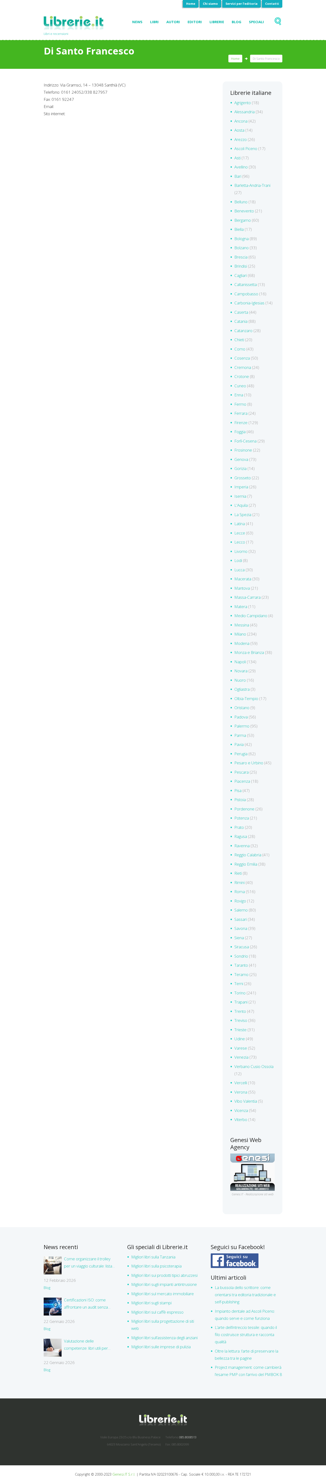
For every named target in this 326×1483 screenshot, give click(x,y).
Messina (241, 625)
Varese (240, 1048)
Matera (240, 606)
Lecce (239, 533)
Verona (240, 1092)
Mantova (242, 588)
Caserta (241, 312)
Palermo (241, 726)
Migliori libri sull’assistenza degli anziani (164, 1337)
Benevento (244, 211)
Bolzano (241, 247)
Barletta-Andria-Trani (252, 185)
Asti (237, 158)
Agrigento (242, 102)
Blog (236, 21)
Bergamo (242, 220)
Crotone (241, 376)
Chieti (239, 339)
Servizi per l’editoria (242, 3)
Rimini (239, 882)
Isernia (240, 496)
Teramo (241, 974)
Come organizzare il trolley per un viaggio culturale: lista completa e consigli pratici (88, 1263)
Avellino (241, 167)
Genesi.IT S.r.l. (123, 1474)
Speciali (256, 21)
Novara (240, 671)
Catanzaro (243, 330)
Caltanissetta (245, 284)
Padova (241, 717)
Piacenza (242, 781)
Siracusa (241, 946)
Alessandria (244, 111)
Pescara (241, 772)
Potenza (241, 818)
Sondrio (241, 956)
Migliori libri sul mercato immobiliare (162, 1293)
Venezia (241, 1057)
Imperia (241, 487)
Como (239, 349)
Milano (240, 634)
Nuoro (240, 680)
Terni (238, 983)
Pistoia (240, 799)
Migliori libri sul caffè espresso (157, 1312)
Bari (237, 176)
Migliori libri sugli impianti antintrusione (164, 1284)
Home (190, 3)
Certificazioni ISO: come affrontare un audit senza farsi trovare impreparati (86, 1304)
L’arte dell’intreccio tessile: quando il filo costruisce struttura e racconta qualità (246, 1334)
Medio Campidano (250, 615)
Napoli (240, 661)
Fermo (240, 404)
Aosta (239, 130)
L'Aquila (241, 505)
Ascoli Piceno (245, 148)
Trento (240, 1011)
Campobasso (246, 294)
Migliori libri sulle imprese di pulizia (161, 1346)
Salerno (241, 910)
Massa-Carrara (247, 597)
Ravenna (242, 845)
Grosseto (242, 477)
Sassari (240, 919)
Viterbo (240, 1119)
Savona (240, 928)
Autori (173, 21)
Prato (239, 827)
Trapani (240, 1002)
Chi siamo (210, 3)
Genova (241, 459)
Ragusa (240, 836)
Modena (241, 643)
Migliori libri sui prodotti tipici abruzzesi (164, 1275)
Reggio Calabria (247, 854)
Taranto (241, 965)
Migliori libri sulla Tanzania (153, 1257)
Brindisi (240, 266)
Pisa (238, 790)
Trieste (240, 1029)
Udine (239, 1038)
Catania (240, 321)
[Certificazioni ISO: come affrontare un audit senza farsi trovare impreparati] (53, 1307)
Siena (239, 937)
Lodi (238, 560)
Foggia (240, 431)
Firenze (240, 422)
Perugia (240, 753)
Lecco (239, 542)
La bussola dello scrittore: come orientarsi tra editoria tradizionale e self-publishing (245, 1295)
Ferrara (240, 413)
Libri (154, 21)
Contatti (272, 3)
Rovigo (240, 901)
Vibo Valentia (245, 1101)
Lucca (239, 569)
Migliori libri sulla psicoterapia (156, 1266)
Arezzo (240, 139)
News (137, 21)
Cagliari (240, 275)
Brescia (240, 257)
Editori (195, 21)
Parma (240, 735)
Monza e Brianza (249, 652)
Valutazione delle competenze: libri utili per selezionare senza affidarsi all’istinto (87, 1345)
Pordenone (244, 809)
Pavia (239, 744)
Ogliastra (242, 689)
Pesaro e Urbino (248, 763)
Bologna (241, 238)
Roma (239, 891)
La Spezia (242, 514)
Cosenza (242, 358)
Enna (238, 395)
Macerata (242, 579)
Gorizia (240, 468)
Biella (239, 229)
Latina (239, 523)
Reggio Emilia (245, 864)
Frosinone (243, 450)
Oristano (241, 707)
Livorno (240, 551)
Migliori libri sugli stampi (151, 1302)
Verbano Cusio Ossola (253, 1066)
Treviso (240, 1020)
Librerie (217, 21)
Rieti (238, 873)
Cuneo (240, 385)
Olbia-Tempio (246, 698)
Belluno (240, 202)
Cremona (242, 367)
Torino (240, 993)
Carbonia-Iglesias (249, 303)
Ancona (240, 121)
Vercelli (240, 1082)
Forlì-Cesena (245, 441)
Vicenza (241, 1110)
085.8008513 (187, 1437)
